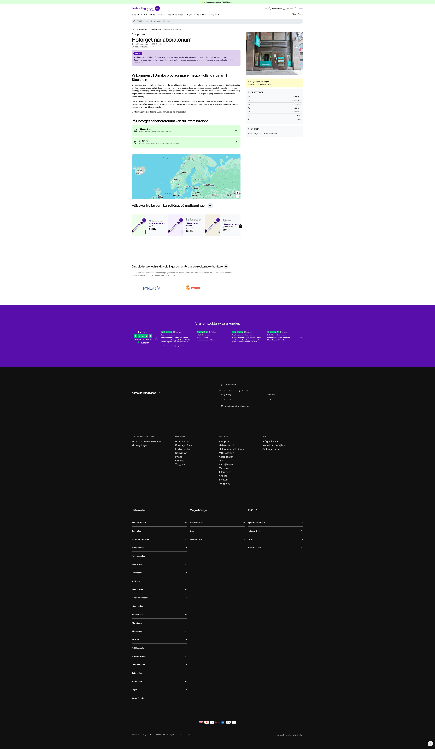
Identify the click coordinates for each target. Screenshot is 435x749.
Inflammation (137, 606)
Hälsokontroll (226, 445)
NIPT (222, 460)
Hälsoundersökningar (175, 15)
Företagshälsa (183, 445)
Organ (134, 690)
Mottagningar (190, 15)
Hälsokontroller (149, 15)
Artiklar (223, 475)
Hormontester (138, 548)
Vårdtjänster (226, 464)
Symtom (223, 479)
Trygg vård (181, 464)
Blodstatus (136, 531)
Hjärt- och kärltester (140, 539)
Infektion (135, 640)
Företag (300, 14)
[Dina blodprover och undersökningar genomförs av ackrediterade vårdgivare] (226, 266)
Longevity (224, 483)
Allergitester (226, 456)
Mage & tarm (137, 564)
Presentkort (182, 441)
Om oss (179, 460)
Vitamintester (137, 614)
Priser (178, 456)
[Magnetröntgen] (211, 510)
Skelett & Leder (138, 698)
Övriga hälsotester (139, 598)
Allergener (225, 472)
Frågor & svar (270, 441)
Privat (294, 14)
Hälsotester (136, 15)
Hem (133, 29)
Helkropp (161, 15)
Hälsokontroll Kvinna (191, 224)
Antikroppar (137, 681)
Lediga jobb (182, 449)
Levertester (136, 573)
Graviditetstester (139, 656)
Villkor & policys (298, 735)
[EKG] (256, 510)
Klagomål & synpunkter (284, 735)
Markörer (224, 468)
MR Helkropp (226, 452)
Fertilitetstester (138, 648)
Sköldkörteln (137, 673)
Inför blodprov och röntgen (147, 441)
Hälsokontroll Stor (157, 223)
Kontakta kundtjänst (274, 445)
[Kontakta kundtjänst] (158, 393)
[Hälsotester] (148, 510)
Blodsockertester (139, 523)
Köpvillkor (181, 452)
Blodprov (224, 441)
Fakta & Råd (201, 15)
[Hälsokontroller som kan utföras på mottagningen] (210, 205)
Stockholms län (156, 29)
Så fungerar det (214, 15)
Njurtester (136, 581)
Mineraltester (137, 589)
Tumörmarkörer (138, 665)
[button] (217, 21)
